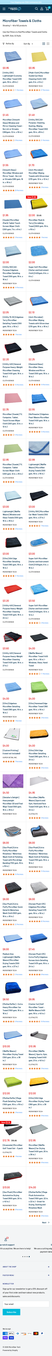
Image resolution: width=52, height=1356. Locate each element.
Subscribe (11, 1312)
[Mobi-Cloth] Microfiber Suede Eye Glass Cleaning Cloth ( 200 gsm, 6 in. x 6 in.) (39, 77)
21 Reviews (45, 140)
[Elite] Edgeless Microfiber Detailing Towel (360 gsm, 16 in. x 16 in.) (13, 708)
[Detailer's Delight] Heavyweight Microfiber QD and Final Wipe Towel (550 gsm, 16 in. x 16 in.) (13, 803)
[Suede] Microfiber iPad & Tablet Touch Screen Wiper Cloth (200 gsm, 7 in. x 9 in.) (12, 225)
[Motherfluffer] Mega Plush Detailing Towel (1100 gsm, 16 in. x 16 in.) (13, 1101)
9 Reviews (18, 140)
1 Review (44, 237)
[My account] (41, 8)
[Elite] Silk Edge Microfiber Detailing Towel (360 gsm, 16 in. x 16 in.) (13, 563)
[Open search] (36, 8)
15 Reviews (45, 871)
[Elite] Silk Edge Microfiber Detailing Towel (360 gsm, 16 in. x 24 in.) (39, 755)
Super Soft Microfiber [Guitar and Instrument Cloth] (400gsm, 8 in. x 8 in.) (39, 272)
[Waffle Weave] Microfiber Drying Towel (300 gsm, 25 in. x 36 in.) (13, 1056)
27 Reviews (45, 90)
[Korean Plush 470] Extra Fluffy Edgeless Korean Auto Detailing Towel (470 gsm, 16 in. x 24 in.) (39, 960)
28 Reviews (19, 190)
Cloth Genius (8, 86)
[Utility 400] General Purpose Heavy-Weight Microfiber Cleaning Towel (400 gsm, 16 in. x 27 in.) (13, 659)
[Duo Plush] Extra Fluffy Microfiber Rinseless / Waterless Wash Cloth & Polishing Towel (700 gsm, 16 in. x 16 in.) (39, 855)
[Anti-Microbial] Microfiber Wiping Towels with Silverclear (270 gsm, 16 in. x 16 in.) (39, 322)
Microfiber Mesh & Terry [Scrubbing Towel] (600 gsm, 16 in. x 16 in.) (38, 225)
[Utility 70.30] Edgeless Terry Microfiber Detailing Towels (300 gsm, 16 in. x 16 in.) (13, 322)
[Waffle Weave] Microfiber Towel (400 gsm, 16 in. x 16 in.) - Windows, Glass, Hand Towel (38, 659)
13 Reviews (45, 432)
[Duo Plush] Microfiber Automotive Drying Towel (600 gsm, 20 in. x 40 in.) (12, 1197)
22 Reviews (19, 924)
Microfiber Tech (36, 86)
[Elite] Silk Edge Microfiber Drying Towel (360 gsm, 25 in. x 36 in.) (39, 1103)
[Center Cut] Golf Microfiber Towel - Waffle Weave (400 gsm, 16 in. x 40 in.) (37, 1009)
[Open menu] (4, 9)
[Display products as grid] (44, 43)
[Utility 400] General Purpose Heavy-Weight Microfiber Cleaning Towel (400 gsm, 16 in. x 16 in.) (13, 370)
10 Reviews (19, 385)
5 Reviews (18, 237)
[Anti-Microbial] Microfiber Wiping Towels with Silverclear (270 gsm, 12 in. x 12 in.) (39, 174)
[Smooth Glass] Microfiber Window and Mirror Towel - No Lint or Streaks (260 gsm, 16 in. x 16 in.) (13, 176)
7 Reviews (44, 526)
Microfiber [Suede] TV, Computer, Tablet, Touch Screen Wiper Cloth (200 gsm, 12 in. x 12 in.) (13, 420)
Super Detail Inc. (10, 757)
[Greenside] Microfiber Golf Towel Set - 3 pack (13, 1146)
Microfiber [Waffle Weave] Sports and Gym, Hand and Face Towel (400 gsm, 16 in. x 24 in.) (39, 803)
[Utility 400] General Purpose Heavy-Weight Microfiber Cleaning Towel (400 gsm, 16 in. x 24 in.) (13, 611)
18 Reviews (45, 1021)
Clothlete (33, 814)
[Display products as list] (48, 43)
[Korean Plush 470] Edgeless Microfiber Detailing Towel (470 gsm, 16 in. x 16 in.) (37, 908)
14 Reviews (19, 287)
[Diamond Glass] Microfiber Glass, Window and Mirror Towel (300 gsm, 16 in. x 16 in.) (39, 370)
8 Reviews (44, 974)
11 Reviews (19, 90)
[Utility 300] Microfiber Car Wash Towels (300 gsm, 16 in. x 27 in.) (39, 514)
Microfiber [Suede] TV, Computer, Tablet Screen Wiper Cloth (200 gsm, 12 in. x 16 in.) (13, 469)
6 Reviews (18, 1021)
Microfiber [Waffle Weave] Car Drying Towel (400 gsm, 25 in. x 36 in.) (38, 1150)
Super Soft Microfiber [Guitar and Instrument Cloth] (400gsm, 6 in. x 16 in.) (39, 563)
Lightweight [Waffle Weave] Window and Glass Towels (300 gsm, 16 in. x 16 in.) (13, 516)
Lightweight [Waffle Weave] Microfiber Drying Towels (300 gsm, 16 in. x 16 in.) (37, 469)
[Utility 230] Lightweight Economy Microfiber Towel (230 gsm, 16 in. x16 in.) (12, 77)
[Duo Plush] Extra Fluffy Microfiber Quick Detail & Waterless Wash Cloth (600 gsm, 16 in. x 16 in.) (13, 910)
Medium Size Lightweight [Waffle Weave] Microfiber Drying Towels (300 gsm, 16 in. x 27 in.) (11, 960)
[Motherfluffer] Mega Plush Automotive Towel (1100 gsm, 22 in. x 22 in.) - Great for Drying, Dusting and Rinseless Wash (38, 1200)
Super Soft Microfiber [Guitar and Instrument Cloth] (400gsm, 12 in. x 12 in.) (39, 610)
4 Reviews (44, 1116)
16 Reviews (19, 874)
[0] (47, 8)
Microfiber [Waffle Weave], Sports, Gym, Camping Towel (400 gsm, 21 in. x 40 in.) (38, 1056)
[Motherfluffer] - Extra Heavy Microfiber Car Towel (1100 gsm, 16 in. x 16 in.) (13, 1009)
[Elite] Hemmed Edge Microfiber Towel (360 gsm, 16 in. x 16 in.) (38, 706)
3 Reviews (18, 529)
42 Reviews (45, 921)
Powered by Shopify (10, 1350)
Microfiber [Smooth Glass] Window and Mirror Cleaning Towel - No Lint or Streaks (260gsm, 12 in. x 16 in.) (13, 125)
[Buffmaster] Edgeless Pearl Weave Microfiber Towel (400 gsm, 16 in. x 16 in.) (39, 419)
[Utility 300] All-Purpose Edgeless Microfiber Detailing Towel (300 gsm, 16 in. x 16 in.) (13, 273)
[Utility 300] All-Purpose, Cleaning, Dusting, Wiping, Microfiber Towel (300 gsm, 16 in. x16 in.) (38, 125)
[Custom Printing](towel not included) (11, 752)
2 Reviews (44, 187)
